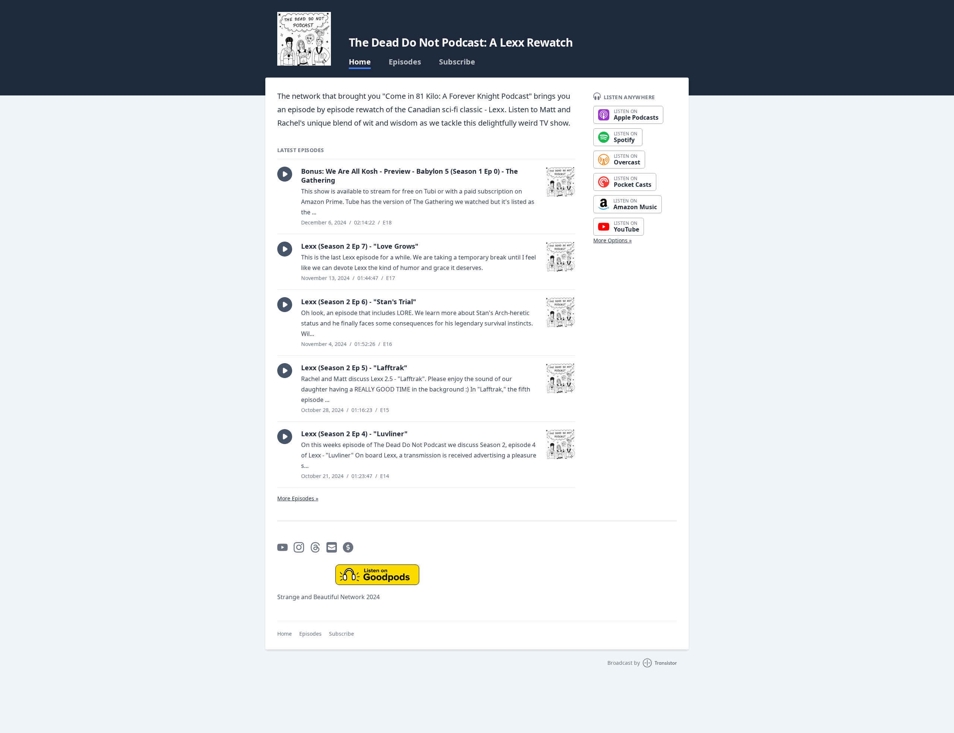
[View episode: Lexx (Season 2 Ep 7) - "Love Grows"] (560, 256)
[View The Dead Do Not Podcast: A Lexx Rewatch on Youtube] (282, 547)
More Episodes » (297, 498)
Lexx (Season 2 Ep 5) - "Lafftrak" (354, 367)
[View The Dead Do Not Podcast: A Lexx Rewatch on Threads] (315, 547)
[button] (284, 174)
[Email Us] (331, 547)
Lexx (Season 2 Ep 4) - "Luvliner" (354, 433)
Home (360, 62)
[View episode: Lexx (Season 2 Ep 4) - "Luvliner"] (560, 444)
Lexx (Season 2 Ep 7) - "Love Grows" (359, 246)
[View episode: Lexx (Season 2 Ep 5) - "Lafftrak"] (560, 378)
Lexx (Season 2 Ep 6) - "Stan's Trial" (358, 301)
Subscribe (457, 62)
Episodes (405, 62)
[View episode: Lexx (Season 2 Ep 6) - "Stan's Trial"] (560, 312)
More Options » (612, 240)
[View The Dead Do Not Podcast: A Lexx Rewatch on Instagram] (299, 547)
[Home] (304, 39)
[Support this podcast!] (348, 547)
